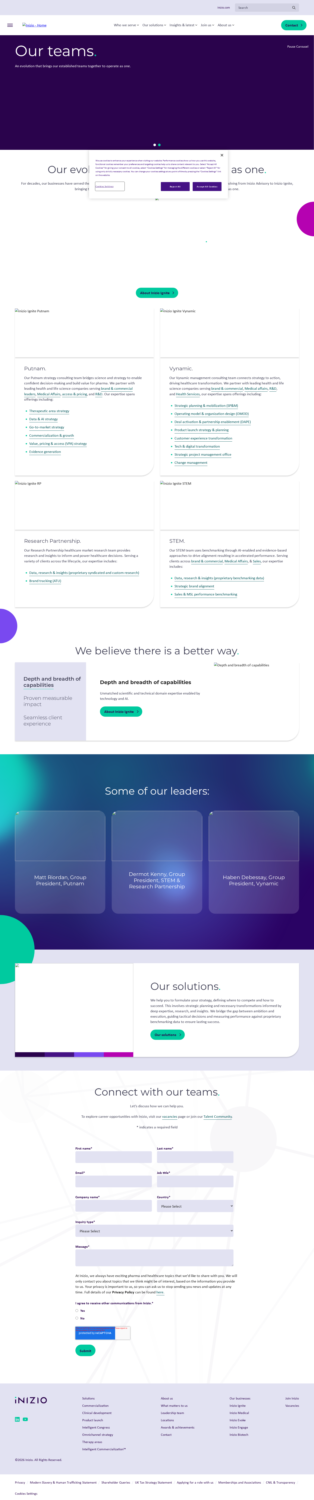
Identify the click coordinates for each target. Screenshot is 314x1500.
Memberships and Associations (239, 1482)
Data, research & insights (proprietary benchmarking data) (219, 578)
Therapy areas (92, 1442)
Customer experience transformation (203, 438)
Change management (191, 462)
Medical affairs (256, 388)
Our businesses (240, 1398)
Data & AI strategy (43, 419)
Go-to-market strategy (46, 427)
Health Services (188, 394)
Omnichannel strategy (97, 1434)
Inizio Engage (239, 1427)
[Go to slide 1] (154, 145)
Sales (257, 561)
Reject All (175, 186)
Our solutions (152, 25)
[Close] (222, 155)
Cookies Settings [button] (26, 1493)
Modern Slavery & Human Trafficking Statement (63, 1482)
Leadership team (172, 1413)
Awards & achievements (177, 1427)
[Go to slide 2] (159, 145)
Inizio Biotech (239, 1434)
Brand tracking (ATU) (45, 580)
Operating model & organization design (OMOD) (212, 413)
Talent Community (218, 1116)
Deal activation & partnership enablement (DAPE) (213, 421)
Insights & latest (182, 25)
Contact (291, 25)
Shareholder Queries (115, 1482)
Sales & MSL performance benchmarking (206, 594)
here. (160, 1292)
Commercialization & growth (51, 435)
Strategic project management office (203, 454)
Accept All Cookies (207, 186)
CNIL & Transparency (280, 1482)
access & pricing (74, 394)
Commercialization (95, 1405)
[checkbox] (154, 1315)
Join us (206, 25)
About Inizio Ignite (155, 292)
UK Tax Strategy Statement (153, 1482)
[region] (158, 174)
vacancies (169, 1116)
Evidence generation (45, 451)
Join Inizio (292, 1398)
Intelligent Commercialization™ (104, 1449)
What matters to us (174, 1405)
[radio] (154, 1311)
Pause (301, 141)
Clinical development (97, 1413)
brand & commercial (227, 388)
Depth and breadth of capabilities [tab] (52, 682)
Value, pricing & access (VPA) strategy (58, 443)
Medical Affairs (48, 394)
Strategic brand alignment (194, 586)
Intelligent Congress (96, 1427)
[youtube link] (25, 1420)
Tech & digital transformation (197, 446)
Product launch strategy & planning (202, 429)
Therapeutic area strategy (49, 410)
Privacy (20, 1482)
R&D (98, 394)
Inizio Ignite (238, 1405)
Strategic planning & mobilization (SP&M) (206, 405)
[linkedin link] (17, 1420)
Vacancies (292, 1405)
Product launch (92, 1420)
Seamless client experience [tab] (42, 720)
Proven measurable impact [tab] (47, 701)
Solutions (88, 1398)
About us (224, 25)
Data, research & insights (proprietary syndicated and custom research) (84, 572)
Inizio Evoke (238, 1420)
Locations (167, 1420)
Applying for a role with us (195, 1482)
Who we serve (125, 25)
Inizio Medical (239, 1413)
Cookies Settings (104, 186)
